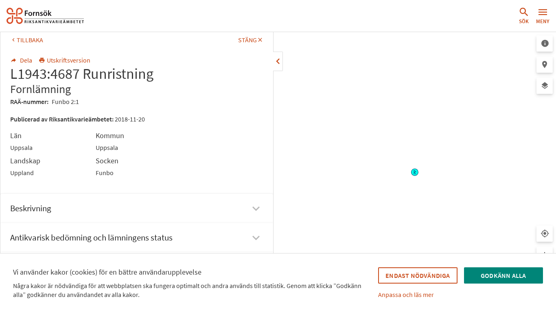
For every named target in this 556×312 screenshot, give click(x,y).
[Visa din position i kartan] (544, 233)
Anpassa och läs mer (406, 294)
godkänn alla (503, 275)
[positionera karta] (544, 64)
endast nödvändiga (417, 275)
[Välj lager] (544, 86)
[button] (524, 15)
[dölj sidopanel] (278, 61)
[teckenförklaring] (544, 43)
